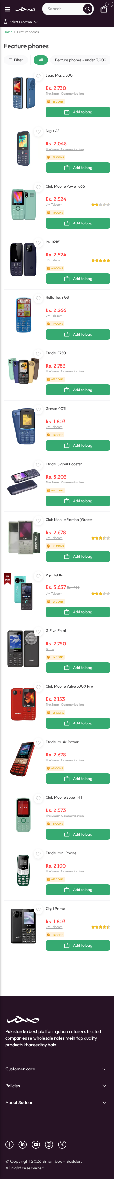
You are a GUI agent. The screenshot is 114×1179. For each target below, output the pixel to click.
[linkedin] (25, 1145)
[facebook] (11, 1145)
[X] (64, 1145)
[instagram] (51, 1145)
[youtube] (38, 1145)
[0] (104, 9)
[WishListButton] (38, 76)
